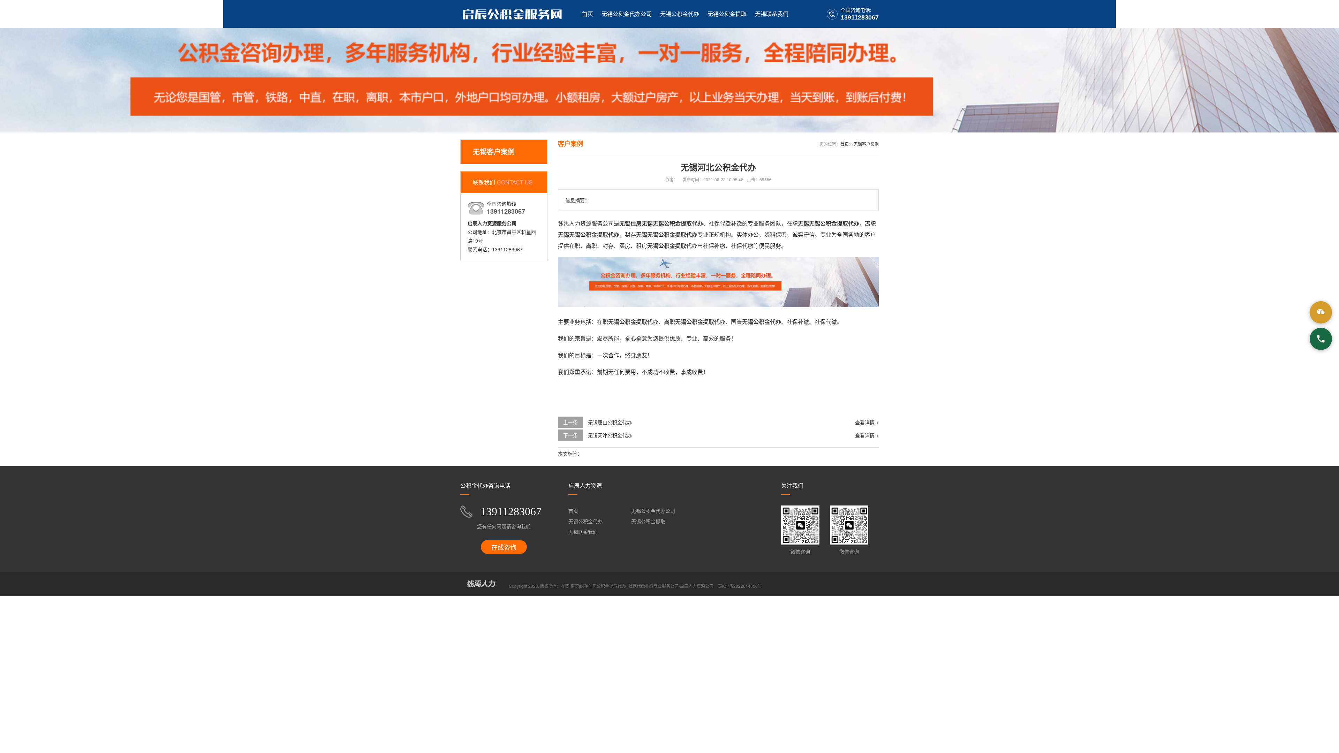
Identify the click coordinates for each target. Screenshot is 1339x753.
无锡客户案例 (866, 144)
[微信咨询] (1321, 312)
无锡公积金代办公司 (627, 14)
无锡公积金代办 (679, 14)
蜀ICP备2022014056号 (740, 586)
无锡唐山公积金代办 (610, 422)
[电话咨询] (1321, 339)
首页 (587, 14)
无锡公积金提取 (727, 14)
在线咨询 (503, 547)
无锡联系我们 (771, 14)
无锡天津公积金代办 (610, 435)
